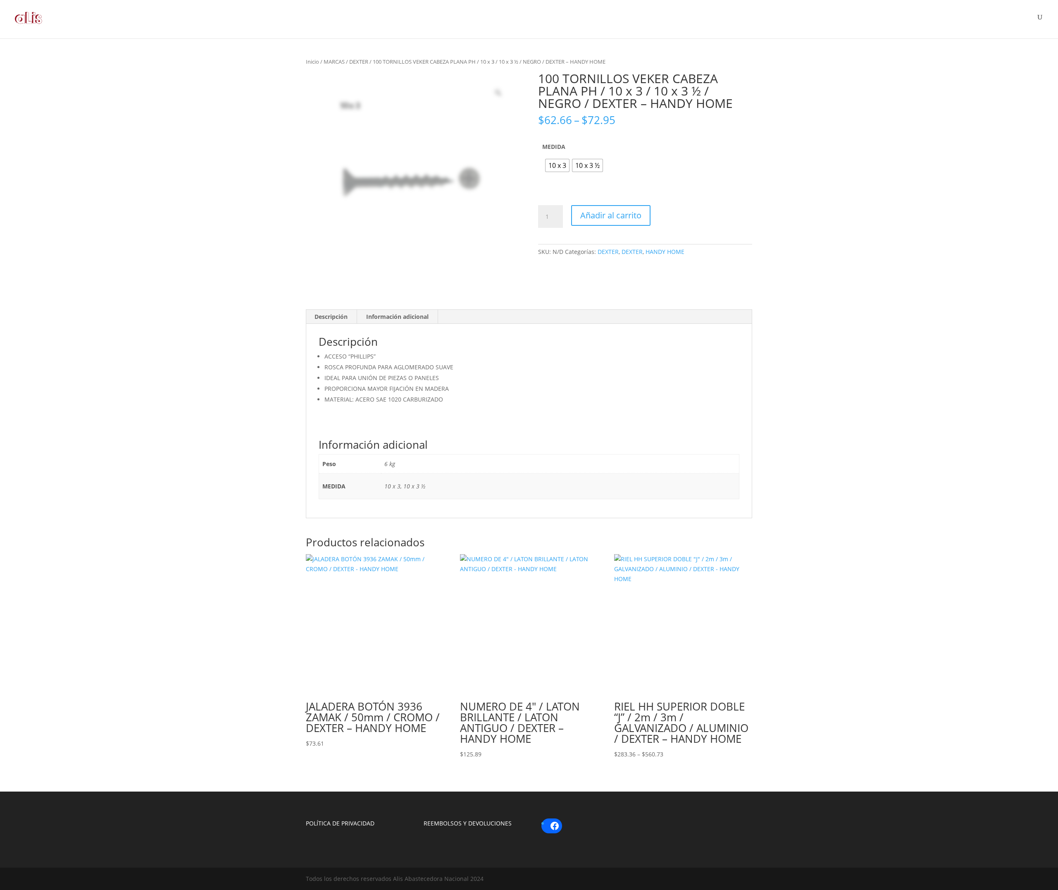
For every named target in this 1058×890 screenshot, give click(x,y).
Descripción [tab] (331, 317)
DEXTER (358, 61)
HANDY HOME (665, 252)
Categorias (890, 21)
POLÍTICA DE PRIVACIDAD (340, 823)
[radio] (557, 165)
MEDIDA (553, 147)
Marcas (821, 21)
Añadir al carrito (610, 215)
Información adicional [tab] (397, 317)
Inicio (312, 61)
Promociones (972, 21)
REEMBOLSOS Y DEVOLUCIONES (468, 823)
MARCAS (334, 61)
